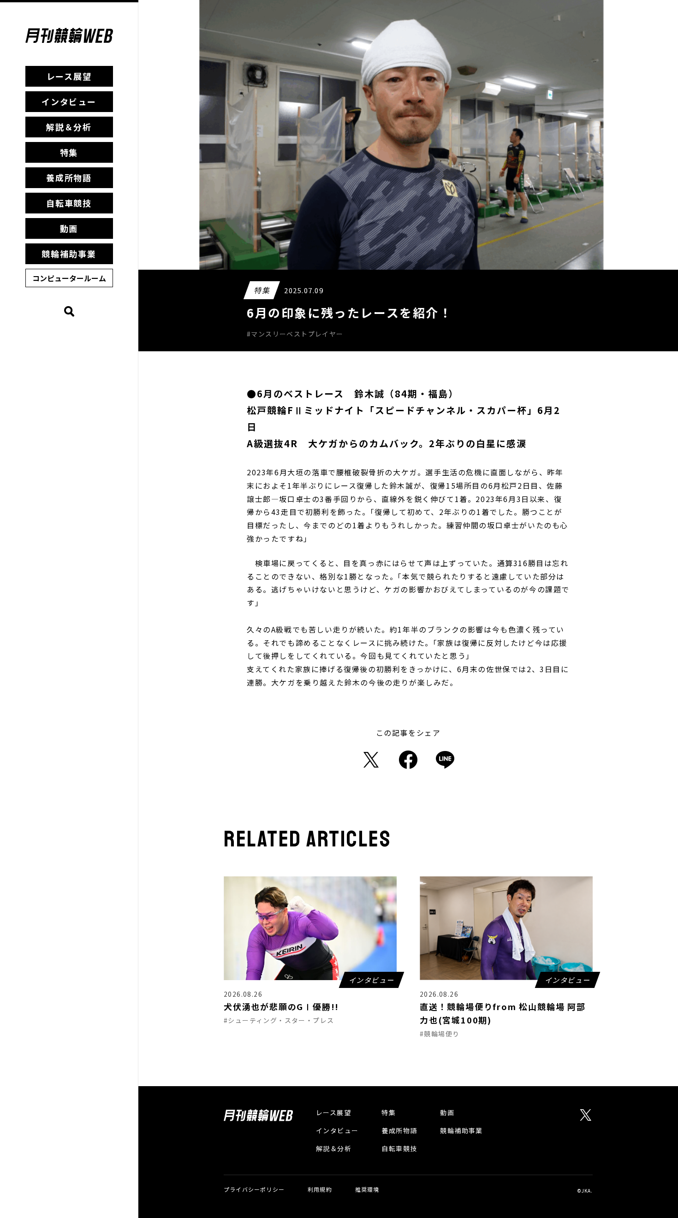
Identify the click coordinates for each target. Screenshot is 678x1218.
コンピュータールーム (69, 278)
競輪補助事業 (69, 254)
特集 (69, 152)
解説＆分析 (69, 127)
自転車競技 (69, 203)
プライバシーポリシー (254, 1189)
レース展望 (69, 76)
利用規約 (320, 1189)
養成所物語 (69, 177)
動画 (69, 228)
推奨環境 (367, 1189)
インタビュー (69, 101)
